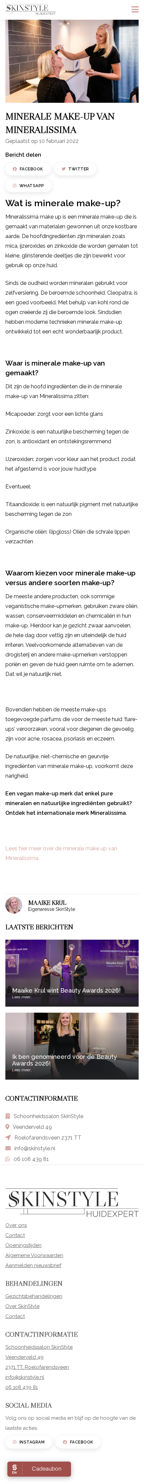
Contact (15, 1235)
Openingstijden (23, 1245)
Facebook (31, 169)
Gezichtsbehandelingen (33, 1296)
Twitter (78, 169)
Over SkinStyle (22, 1306)
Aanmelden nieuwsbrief (33, 1265)
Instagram (32, 1442)
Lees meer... (22, 997)
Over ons (16, 1225)
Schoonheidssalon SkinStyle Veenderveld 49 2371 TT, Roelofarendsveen (39, 1357)
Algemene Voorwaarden (34, 1255)
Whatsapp (31, 185)
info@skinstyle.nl (34, 1148)
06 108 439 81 (31, 1159)
